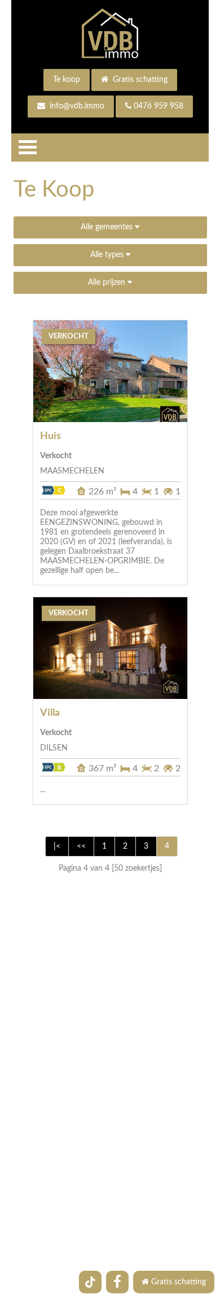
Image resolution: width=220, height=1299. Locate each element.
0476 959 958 (158, 106)
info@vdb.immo (75, 106)
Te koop (66, 80)
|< (57, 846)
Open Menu (27, 147)
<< (81, 846)
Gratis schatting (139, 80)
